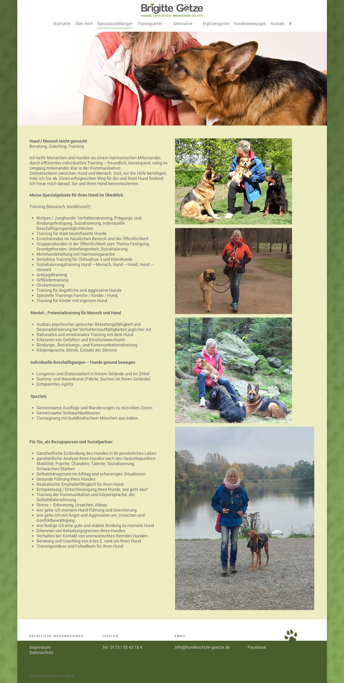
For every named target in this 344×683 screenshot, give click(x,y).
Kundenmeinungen (250, 23)
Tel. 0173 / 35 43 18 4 (122, 647)
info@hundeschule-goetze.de (202, 647)
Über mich (84, 23)
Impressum (40, 647)
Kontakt (278, 23)
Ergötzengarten (216, 23)
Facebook (257, 647)
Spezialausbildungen (115, 23)
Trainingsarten (149, 23)
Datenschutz (41, 652)
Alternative (182, 23)
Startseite (61, 23)
